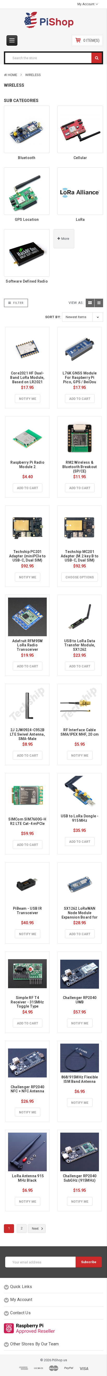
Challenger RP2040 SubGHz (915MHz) (80, 1178)
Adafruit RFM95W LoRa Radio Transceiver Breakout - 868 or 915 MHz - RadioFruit (28, 649)
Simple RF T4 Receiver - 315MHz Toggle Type (28, 1002)
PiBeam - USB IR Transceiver (28, 910)
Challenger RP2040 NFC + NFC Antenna (28, 1089)
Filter (18, 303)
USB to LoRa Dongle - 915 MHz (80, 818)
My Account (86, 4)
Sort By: (53, 317)
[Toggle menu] (11, 40)
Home (12, 75)
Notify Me (27, 399)
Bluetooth (26, 158)
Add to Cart (79, 399)
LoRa (80, 219)
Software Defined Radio (27, 281)
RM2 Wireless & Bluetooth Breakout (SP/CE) (80, 466)
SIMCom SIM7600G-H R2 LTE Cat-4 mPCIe (27, 821)
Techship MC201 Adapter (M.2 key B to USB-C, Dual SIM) (80, 556)
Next (35, 1228)
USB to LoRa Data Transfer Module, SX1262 (80, 645)
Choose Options (79, 577)
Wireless (33, 75)
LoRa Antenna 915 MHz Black (28, 1178)
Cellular (80, 158)
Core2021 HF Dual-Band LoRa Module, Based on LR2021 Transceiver (27, 379)
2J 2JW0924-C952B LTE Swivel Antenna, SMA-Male (28, 734)
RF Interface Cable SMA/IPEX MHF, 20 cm (80, 732)
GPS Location (27, 219)
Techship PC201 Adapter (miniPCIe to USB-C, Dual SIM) (28, 556)
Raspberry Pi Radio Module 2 (27, 464)
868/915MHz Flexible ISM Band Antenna (80, 1079)
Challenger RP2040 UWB (80, 1000)
